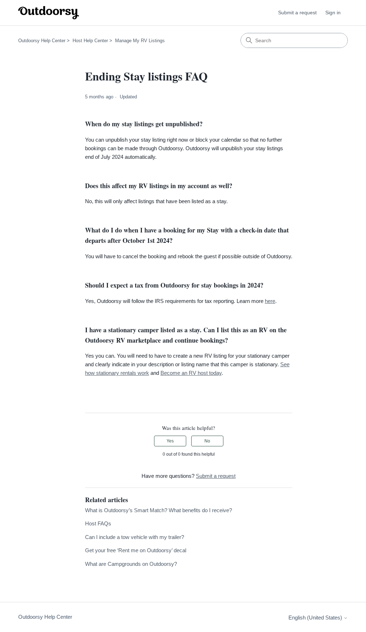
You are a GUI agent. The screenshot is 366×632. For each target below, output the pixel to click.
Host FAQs (98, 523)
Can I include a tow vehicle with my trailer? (134, 537)
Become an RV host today (191, 373)
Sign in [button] (333, 12)
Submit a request (297, 12)
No (207, 441)
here (270, 301)
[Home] (48, 12)
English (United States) (315, 617)
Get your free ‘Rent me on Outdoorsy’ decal (135, 550)
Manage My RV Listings (140, 40)
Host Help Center (90, 40)
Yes (170, 441)
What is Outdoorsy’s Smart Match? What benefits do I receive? (158, 510)
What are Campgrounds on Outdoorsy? (131, 564)
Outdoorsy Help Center (41, 40)
